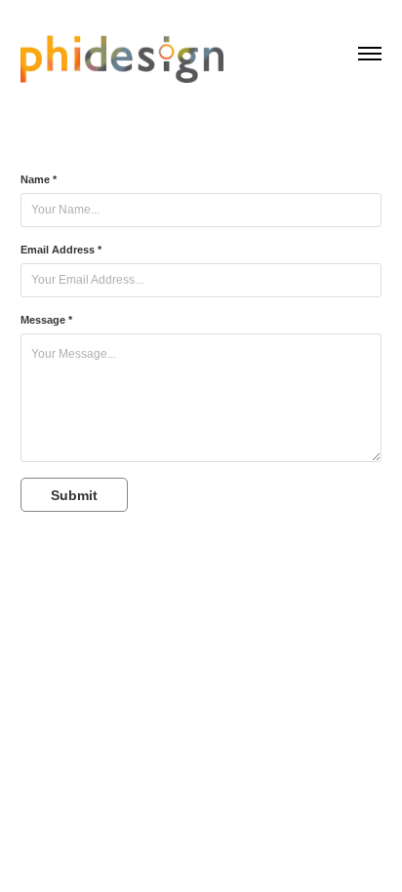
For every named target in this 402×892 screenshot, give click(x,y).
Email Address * (60, 249)
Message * (46, 320)
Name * (38, 179)
